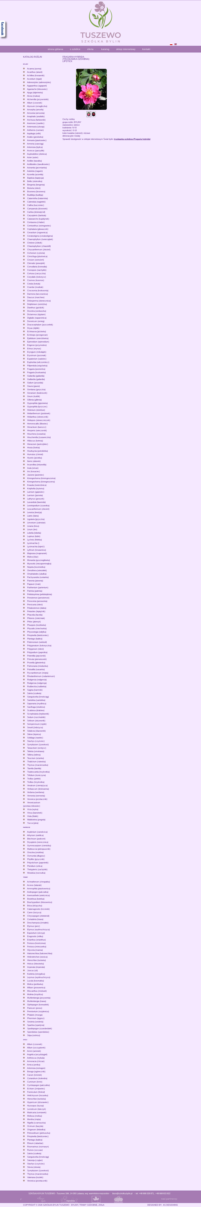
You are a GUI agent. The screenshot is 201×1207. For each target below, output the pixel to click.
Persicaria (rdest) (35, 604)
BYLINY (25, 64)
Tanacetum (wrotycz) (36, 748)
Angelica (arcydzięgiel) (37, 1054)
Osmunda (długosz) (36, 856)
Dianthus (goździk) (35, 307)
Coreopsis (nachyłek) (36, 270)
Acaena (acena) (34, 68)
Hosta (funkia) (33, 447)
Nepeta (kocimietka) (36, 567)
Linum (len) (32, 529)
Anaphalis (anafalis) (36, 116)
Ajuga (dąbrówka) (35, 92)
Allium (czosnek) (34, 103)
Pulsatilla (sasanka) (36, 669)
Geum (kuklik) (33, 396)
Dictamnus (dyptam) (36, 314)
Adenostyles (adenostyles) (39, 82)
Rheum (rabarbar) (35, 1143)
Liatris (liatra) (33, 516)
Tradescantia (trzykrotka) (38, 772)
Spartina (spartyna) (35, 1025)
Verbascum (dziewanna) (38, 789)
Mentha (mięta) (34, 1119)
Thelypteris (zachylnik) (37, 869)
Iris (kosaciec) (33, 471)
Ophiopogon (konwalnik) (38, 1004)
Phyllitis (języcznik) (35, 859)
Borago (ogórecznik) (36, 1071)
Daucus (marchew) (35, 297)
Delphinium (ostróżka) (37, 304)
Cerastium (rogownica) (37, 232)
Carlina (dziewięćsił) (36, 212)
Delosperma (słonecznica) (39, 301)
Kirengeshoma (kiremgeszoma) (41, 478)
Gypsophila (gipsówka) (37, 403)
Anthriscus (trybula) (36, 1058)
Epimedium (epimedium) (38, 342)
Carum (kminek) (34, 1075)
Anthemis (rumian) (35, 130)
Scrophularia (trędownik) (38, 714)
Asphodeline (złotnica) (37, 154)
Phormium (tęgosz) (35, 1018)
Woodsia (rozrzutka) (36, 873)
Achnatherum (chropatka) (38, 882)
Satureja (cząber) (35, 1160)
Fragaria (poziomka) (36, 369)
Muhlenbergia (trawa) (36, 1001)
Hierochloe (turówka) (36, 960)
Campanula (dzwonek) (37, 208)
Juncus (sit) (32, 970)
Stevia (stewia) (33, 1167)
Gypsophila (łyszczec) (37, 406)
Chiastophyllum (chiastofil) (39, 246)
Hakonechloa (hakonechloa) (39, 953)
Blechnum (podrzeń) (36, 839)
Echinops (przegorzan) (37, 335)
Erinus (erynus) (34, 348)
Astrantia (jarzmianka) (37, 167)
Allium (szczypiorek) (36, 1047)
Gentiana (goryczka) (36, 389)
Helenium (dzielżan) (36, 410)
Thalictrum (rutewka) (36, 761)
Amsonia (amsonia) (36, 113)
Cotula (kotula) (33, 283)
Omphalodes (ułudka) (36, 574)
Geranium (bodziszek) (37, 393)
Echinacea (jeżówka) (36, 331)
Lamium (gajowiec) (35, 492)
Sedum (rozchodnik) (36, 717)
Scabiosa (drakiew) (35, 710)
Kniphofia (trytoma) (35, 488)
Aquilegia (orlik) (34, 133)
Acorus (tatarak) (34, 885)
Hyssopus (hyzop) (35, 1105)
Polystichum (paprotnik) (37, 862)
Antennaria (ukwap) (35, 126)
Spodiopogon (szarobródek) (39, 1028)
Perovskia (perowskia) (37, 601)
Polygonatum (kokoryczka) (39, 645)
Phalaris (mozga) (35, 1015)
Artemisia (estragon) (36, 1068)
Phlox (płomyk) (34, 621)
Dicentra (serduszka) (36, 311)
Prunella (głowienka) (36, 662)
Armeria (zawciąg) (35, 144)
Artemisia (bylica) (35, 147)
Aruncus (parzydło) (35, 150)
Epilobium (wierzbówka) (38, 338)
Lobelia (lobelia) (34, 533)
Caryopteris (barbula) (36, 215)
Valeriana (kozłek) (35, 1177)
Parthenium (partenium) (37, 587)
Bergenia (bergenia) (36, 185)
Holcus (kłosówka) (35, 963)
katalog (105, 49)
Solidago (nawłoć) (35, 737)
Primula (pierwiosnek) (37, 659)
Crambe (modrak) (35, 287)
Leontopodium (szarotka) (38, 505)
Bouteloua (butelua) (35, 899)
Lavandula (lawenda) (36, 502)
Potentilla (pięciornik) (36, 656)
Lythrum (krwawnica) (36, 550)
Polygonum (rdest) (35, 649)
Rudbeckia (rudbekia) (36, 686)
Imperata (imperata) (36, 967)
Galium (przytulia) (35, 382)
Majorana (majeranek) (37, 553)
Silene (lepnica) (34, 734)
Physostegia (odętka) (36, 632)
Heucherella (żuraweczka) (39, 437)
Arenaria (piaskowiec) (36, 140)
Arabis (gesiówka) (35, 137)
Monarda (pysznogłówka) (38, 560)
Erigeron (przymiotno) (37, 345)
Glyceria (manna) (35, 950)
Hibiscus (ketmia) (35, 441)
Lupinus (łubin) (33, 536)
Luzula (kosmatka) (35, 981)
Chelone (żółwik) (34, 243)
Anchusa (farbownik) (36, 120)
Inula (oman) (32, 468)
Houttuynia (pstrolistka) (37, 451)
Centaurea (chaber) (36, 222)
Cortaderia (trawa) (35, 919)
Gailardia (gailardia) (35, 376)
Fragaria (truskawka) (36, 372)
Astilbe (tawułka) (34, 161)
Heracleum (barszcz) (36, 427)
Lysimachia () (33, 543)
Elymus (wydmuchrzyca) (38, 929)
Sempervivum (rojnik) (36, 724)
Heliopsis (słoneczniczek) (38, 420)
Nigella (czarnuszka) (36, 1123)
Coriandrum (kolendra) (37, 1078)
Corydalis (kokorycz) (36, 277)
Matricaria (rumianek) (36, 1112)
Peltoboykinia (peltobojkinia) (39, 594)
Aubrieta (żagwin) (35, 171)
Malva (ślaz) (32, 557)
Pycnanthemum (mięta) (37, 673)
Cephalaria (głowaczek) (37, 229)
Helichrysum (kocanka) (37, 1095)
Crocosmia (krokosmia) (37, 290)
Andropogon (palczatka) (37, 892)
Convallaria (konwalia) (37, 266)
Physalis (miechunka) (37, 628)
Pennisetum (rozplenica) (38, 1011)
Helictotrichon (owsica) (37, 957)
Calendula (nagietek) (36, 202)
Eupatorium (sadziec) (36, 359)
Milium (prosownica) (36, 987)
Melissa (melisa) (34, 1116)
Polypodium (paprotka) (37, 652)
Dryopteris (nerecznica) (37, 842)
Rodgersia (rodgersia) (37, 679)
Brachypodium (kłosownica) (39, 902)
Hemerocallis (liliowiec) (37, 423)
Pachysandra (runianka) (38, 577)
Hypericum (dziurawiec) (38, 1102)
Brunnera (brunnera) (36, 191)
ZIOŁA (25, 1039)
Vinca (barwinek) (34, 813)
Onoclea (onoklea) (35, 852)
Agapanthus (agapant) (37, 86)
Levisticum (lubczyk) (36, 1109)
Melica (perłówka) (35, 984)
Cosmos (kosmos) (35, 280)
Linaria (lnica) (33, 526)
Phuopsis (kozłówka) (36, 625)
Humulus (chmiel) (35, 454)
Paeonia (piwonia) (35, 580)
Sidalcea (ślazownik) (36, 731)
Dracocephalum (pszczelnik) (40, 324)
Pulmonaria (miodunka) (37, 666)
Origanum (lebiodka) (36, 1129)
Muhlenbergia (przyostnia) (38, 998)
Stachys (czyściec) (36, 741)
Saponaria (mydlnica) (36, 703)
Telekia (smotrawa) (35, 751)
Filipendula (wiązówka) (37, 365)
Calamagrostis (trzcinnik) (38, 909)
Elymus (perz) (33, 926)
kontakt (146, 49)
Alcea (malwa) (33, 96)
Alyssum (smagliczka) (37, 106)
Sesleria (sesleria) (35, 1021)
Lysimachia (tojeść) (36, 546)
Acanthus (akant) (34, 72)
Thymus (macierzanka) (37, 765)
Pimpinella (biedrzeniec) (38, 635)
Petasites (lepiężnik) (36, 611)
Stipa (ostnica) (33, 1035)
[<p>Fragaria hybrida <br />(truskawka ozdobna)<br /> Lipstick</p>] (91, 89)
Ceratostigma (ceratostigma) (40, 236)
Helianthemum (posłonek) (38, 413)
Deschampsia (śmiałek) (38, 922)
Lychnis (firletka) (34, 540)
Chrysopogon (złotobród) (38, 916)
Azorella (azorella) (35, 174)
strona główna (55, 49)
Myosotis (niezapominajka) (39, 563)
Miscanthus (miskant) (37, 991)
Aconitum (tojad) (34, 79)
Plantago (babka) (34, 638)
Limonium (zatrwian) (36, 522)
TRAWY (25, 877)
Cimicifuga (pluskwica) (37, 256)
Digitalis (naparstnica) (36, 318)
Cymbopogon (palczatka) (38, 1085)
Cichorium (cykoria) (36, 253)
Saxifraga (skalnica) (36, 707)
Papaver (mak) (34, 584)
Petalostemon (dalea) (36, 608)
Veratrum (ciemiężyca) (37, 785)
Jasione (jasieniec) (35, 475)
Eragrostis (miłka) (35, 936)
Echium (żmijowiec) (36, 1088)
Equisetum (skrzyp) (36, 933)
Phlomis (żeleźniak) (36, 618)
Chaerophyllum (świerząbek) (40, 239)
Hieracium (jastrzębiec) (37, 444)
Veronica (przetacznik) (37, 799)
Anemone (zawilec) (35, 123)
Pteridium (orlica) (34, 866)
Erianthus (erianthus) (36, 940)
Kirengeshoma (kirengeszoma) (41, 481)
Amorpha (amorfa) (35, 109)
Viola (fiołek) (32, 816)
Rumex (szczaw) (35, 1150)
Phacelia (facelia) (35, 615)
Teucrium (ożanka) (35, 758)
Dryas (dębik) (33, 328)
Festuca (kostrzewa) (36, 943)
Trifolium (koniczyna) (36, 775)
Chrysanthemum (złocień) (38, 249)
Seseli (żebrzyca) (35, 727)
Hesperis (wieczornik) (37, 430)
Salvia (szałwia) (34, 693)
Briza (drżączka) (34, 905)
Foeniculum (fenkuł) (36, 1092)
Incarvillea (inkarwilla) (36, 464)
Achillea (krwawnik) (35, 75)
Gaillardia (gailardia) (36, 379)
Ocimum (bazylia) (35, 1126)
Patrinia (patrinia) (34, 591)
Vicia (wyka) (32, 809)
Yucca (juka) (32, 823)
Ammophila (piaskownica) (38, 888)
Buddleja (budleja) (35, 195)
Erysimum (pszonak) (36, 355)
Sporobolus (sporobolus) (38, 1032)
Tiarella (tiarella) (34, 768)
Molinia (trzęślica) (35, 994)
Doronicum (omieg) (35, 321)
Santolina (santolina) (36, 700)
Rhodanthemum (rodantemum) (41, 676)
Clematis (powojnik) (36, 263)
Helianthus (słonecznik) (37, 417)
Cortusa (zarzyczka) (36, 273)
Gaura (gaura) (33, 386)
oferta (90, 49)
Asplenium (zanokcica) (37, 832)
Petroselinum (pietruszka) (38, 1133)
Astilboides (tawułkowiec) (38, 164)
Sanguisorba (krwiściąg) (38, 697)
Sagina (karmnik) (35, 690)
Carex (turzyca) (34, 912)
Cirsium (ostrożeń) (35, 260)
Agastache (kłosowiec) (37, 89)
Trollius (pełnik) (34, 778)
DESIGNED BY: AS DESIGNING (161, 1205)
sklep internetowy (126, 49)
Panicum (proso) (34, 1008)
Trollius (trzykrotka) (35, 782)
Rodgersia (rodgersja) (37, 683)
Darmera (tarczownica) (37, 294)
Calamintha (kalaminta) (37, 198)
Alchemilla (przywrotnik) (38, 99)
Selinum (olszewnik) (36, 720)
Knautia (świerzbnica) (36, 485)
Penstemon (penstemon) (38, 598)
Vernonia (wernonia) (36, 796)
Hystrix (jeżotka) (34, 458)
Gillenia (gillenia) (34, 400)
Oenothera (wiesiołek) (37, 570)
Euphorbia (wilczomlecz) (38, 362)
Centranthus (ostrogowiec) (39, 225)
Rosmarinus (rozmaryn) (38, 1146)
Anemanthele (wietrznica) (38, 895)
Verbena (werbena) (35, 792)
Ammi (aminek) (34, 1051)
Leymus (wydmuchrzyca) (38, 977)
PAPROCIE (26, 827)
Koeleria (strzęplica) (36, 974)
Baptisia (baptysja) (35, 178)
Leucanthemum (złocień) (38, 509)
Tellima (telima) (34, 755)
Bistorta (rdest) (33, 188)
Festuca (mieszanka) (36, 946)
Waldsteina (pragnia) (36, 819)
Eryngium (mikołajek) (36, 352)
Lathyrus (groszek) (35, 499)
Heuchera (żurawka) (36, 434)
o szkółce (75, 49)
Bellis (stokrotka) (34, 181)
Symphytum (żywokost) (38, 744)
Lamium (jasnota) (35, 495)
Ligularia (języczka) (36, 519)
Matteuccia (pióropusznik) (38, 849)
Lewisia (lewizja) (34, 512)
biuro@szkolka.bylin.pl (122, 1193)
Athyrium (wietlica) (35, 835)
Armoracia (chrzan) (35, 1061)
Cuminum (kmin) (34, 1082)
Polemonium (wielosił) (37, 642)
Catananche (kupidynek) (38, 219)
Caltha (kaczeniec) (35, 205)
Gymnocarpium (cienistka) (39, 845)
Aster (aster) (32, 157)
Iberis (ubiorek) (34, 461)
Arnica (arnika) (33, 1064)
